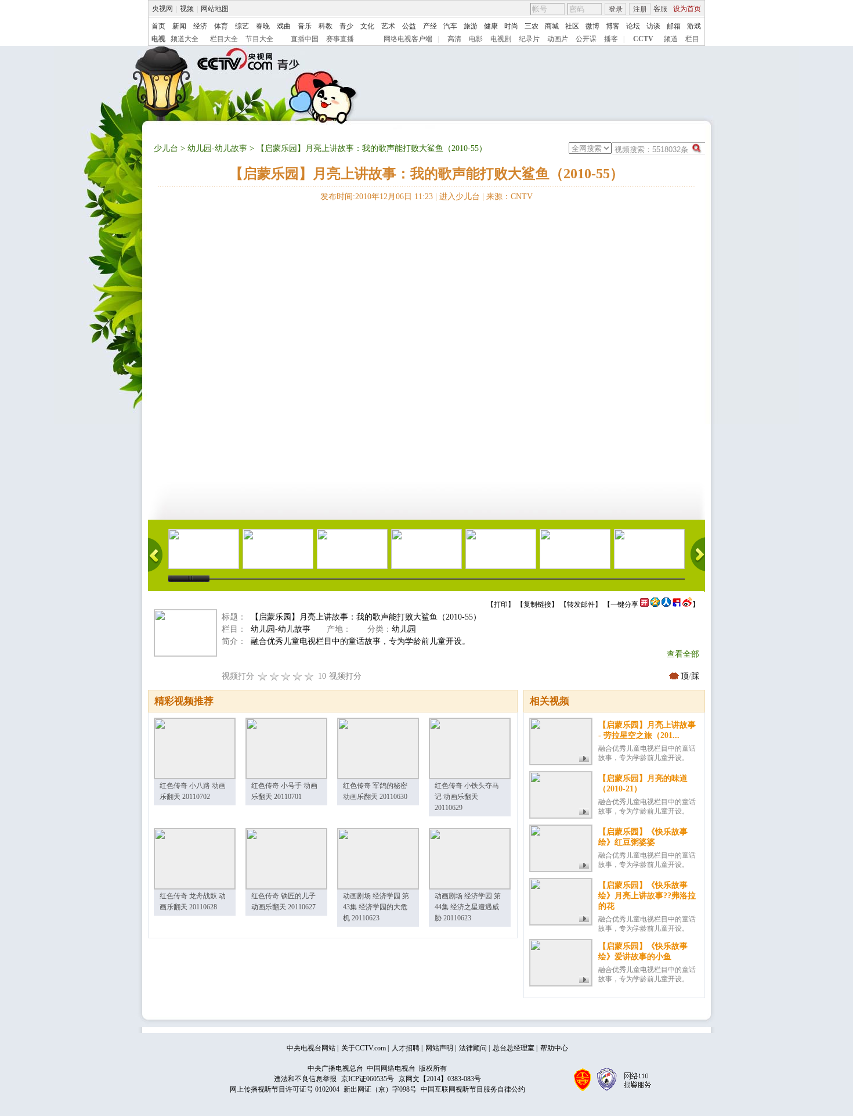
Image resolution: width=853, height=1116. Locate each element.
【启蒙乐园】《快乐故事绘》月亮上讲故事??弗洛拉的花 (647, 895)
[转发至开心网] (644, 604)
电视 (158, 39)
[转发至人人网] (666, 604)
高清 (454, 39)
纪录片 (529, 39)
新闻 (179, 26)
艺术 (388, 26)
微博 (592, 26)
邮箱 (674, 26)
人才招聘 (406, 1048)
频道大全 (184, 39)
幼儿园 (404, 629)
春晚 (263, 26)
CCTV (643, 39)
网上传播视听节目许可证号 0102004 (284, 1089)
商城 (552, 26)
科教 (325, 26)
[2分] (263, 676)
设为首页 (687, 9)
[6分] (286, 676)
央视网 (162, 9)
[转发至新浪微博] (687, 604)
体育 (221, 26)
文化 (367, 26)
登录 (616, 9)
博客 (613, 26)
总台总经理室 (513, 1048)
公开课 (586, 39)
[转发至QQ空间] (655, 604)
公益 (409, 26)
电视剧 (500, 39)
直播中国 (305, 39)
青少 (346, 26)
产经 (430, 26)
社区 (572, 26)
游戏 (694, 26)
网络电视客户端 (408, 39)
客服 (660, 9)
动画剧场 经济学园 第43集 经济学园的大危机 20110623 (376, 907)
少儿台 (166, 148)
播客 (611, 39)
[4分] (274, 676)
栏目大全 (224, 39)
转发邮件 (581, 604)
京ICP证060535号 (367, 1079)
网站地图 (215, 9)
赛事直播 (340, 39)
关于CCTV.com (363, 1048)
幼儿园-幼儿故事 (217, 148)
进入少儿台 (459, 196)
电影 (476, 39)
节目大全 (259, 39)
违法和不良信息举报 (305, 1079)
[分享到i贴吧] (677, 604)
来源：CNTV (509, 196)
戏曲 (284, 26)
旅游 (471, 26)
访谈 (653, 26)
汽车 (450, 26)
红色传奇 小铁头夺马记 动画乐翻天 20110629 (467, 797)
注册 (640, 9)
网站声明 (439, 1048)
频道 (671, 39)
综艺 (242, 26)
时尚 (511, 26)
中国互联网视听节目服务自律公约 (473, 1089)
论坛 (633, 26)
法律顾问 (473, 1048)
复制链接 (537, 604)
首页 (158, 26)
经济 (200, 26)
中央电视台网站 (311, 1048)
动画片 (557, 39)
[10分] (309, 676)
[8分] (297, 676)
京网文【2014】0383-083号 (440, 1079)
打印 (501, 604)
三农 (531, 26)
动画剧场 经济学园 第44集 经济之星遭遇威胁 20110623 (468, 907)
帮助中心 (554, 1048)
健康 (491, 26)
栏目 (692, 39)
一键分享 (624, 604)
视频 (187, 9)
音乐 (305, 26)
